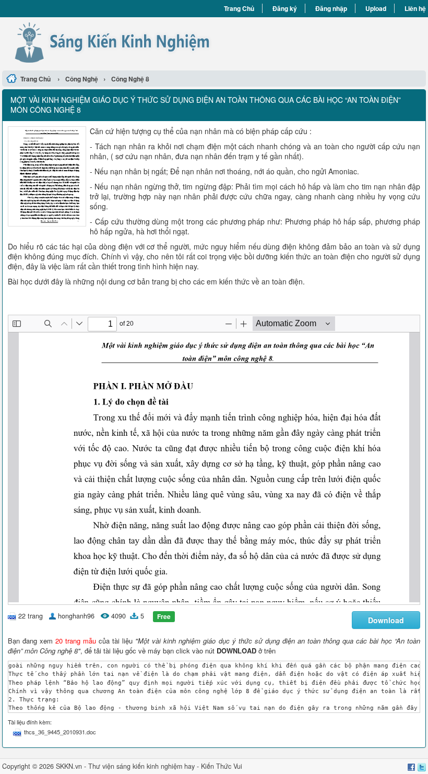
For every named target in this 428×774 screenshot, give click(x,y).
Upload (375, 8)
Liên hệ (415, 8)
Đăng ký (284, 8)
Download (386, 620)
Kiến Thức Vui (221, 766)
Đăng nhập (331, 8)
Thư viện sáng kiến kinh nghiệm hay (141, 766)
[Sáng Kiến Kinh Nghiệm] (108, 42)
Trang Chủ (239, 8)
